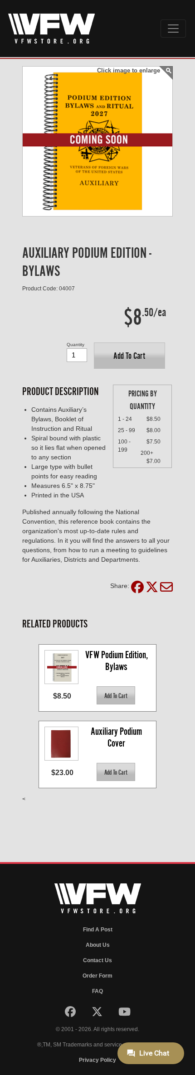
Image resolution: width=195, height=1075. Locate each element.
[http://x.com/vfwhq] (97, 1014)
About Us (98, 945)
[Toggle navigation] (173, 28)
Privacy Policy (97, 1060)
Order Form (97, 976)
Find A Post (97, 929)
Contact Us (97, 960)
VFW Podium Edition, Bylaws (117, 660)
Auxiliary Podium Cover (117, 737)
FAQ (97, 991)
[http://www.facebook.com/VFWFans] (71, 1014)
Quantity (75, 344)
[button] (129, 355)
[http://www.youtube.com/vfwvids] (124, 1014)
